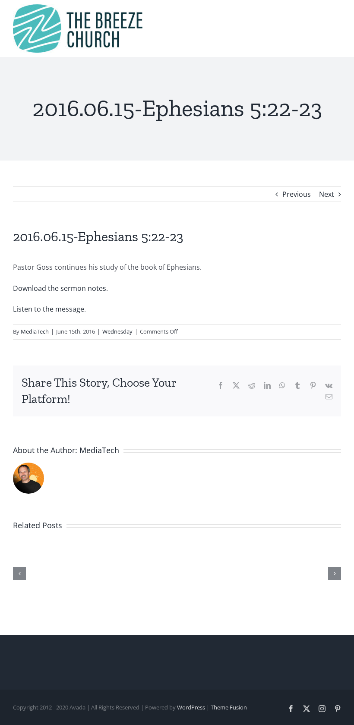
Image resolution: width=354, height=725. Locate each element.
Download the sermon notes (59, 288)
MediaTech (35, 331)
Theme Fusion (229, 707)
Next (326, 194)
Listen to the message (48, 309)
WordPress (191, 707)
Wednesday (117, 331)
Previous (296, 194)
